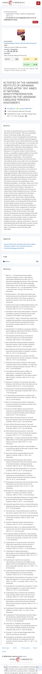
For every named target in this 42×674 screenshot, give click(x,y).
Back (36, 22)
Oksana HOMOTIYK (25, 108)
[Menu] (38, 3)
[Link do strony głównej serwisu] (13, 3)
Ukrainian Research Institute (26, 244)
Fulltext (7, 261)
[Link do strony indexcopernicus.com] (21, 660)
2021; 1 (9, 16)
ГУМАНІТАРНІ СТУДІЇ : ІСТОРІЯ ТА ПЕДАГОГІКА (20, 14)
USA (17, 246)
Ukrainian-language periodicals (14, 248)
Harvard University (10, 244)
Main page (5, 648)
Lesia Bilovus (11, 108)
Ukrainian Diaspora (25, 246)
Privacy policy (25, 648)
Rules (15, 648)
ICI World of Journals (10, 12)
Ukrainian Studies (10, 246)
